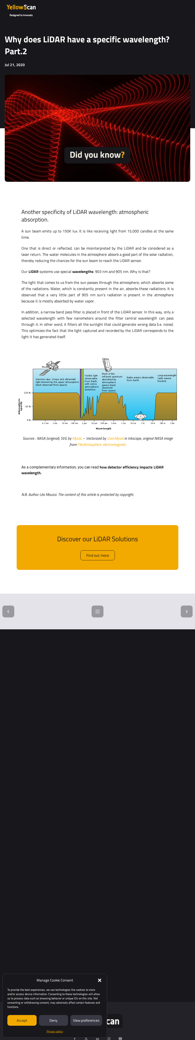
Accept (22, 1020)
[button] (99, 980)
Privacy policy (55, 1031)
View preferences (86, 1020)
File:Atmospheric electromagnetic (102, 444)
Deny (53, 1020)
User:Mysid (115, 438)
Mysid (76, 438)
